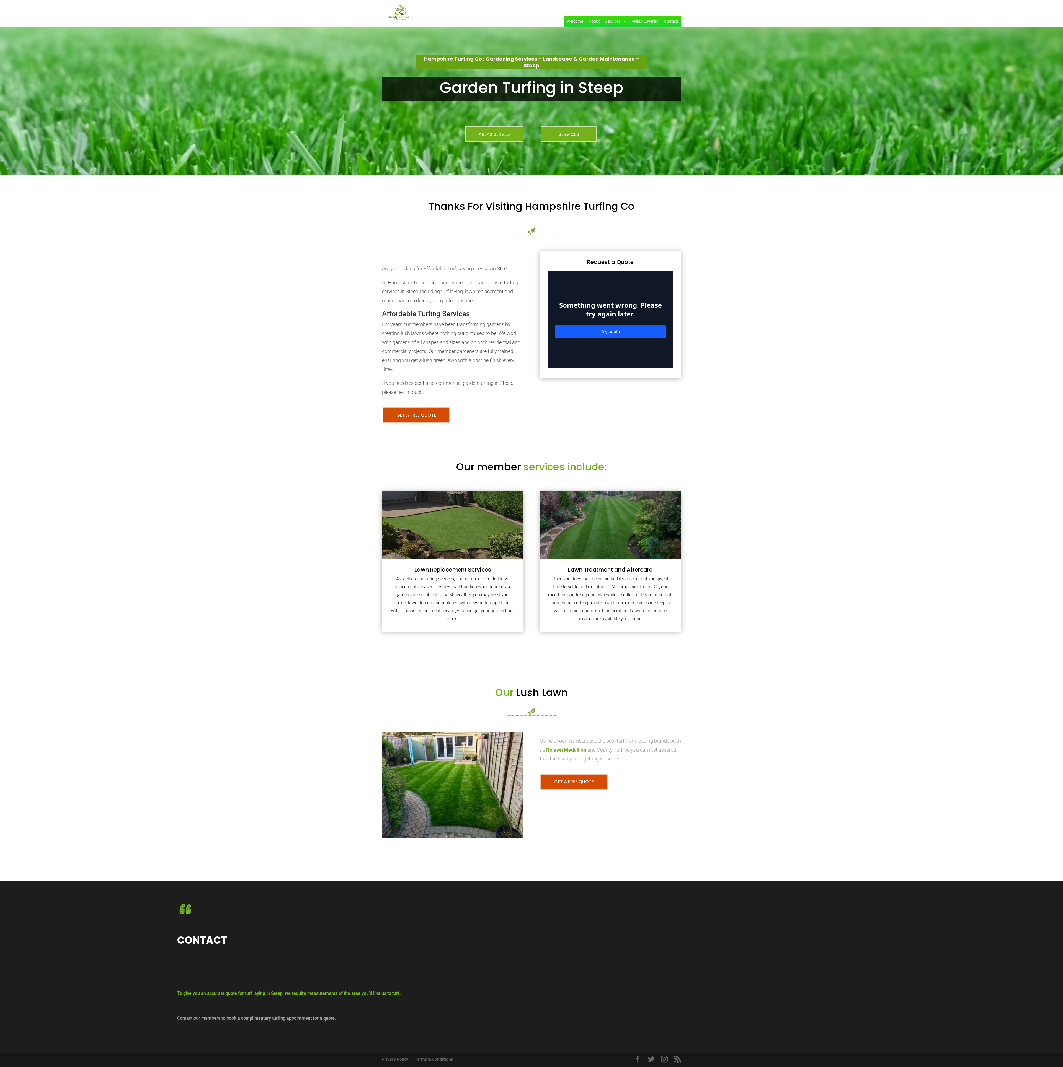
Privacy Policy (395, 1059)
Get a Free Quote (416, 415)
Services (613, 21)
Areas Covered (645, 21)
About (594, 21)
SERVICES (569, 134)
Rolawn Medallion (566, 750)
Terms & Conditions (434, 1059)
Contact (671, 21)
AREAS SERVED (494, 134)
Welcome (574, 21)
